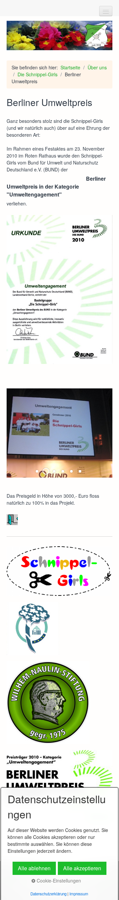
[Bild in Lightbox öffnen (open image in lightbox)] (59, 289)
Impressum (78, 893)
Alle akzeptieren (82, 868)
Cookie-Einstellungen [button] (58, 880)
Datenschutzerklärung (48, 893)
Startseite (70, 67)
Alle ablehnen (34, 868)
